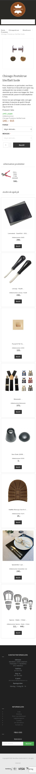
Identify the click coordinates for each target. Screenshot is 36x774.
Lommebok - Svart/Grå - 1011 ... (18, 233)
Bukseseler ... (18, 399)
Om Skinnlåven (19, 722)
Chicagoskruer (14, 30)
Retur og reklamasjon (19, 716)
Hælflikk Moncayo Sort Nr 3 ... (18, 509)
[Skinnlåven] (18, 9)
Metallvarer (27, 30)
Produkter (4, 32)
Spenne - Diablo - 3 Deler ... (18, 620)
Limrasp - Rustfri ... (18, 288)
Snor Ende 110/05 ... (18, 454)
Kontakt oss (19, 725)
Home (3, 30)
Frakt (19, 712)
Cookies (19, 720)
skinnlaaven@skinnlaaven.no (18, 680)
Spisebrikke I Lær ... (18, 565)
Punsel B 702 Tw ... (18, 344)
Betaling (19, 714)
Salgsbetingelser (19, 718)
